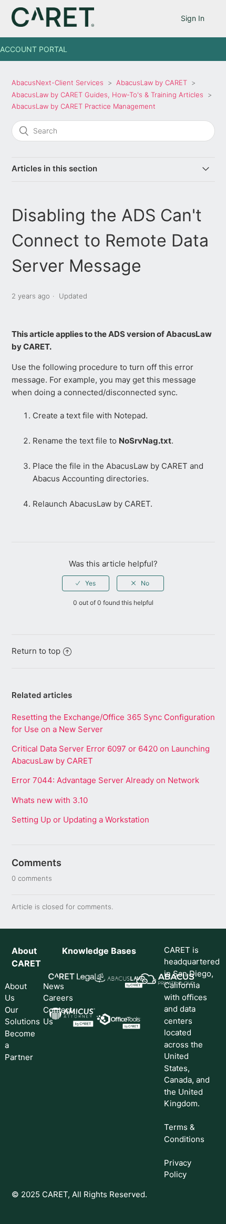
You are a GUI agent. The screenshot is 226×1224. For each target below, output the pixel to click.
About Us (16, 992)
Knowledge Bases (99, 950)
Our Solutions (17, 1016)
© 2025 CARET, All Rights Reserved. (79, 1194)
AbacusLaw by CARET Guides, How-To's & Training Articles (107, 94)
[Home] (53, 24)
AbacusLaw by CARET (151, 82)
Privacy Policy (177, 1169)
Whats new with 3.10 (50, 800)
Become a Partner (17, 1045)
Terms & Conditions (184, 1133)
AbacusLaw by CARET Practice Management (84, 106)
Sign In (192, 18)
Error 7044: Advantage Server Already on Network (105, 780)
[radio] (85, 583)
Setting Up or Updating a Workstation (80, 820)
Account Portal (33, 49)
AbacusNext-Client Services (58, 82)
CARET (26, 963)
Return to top (36, 651)
